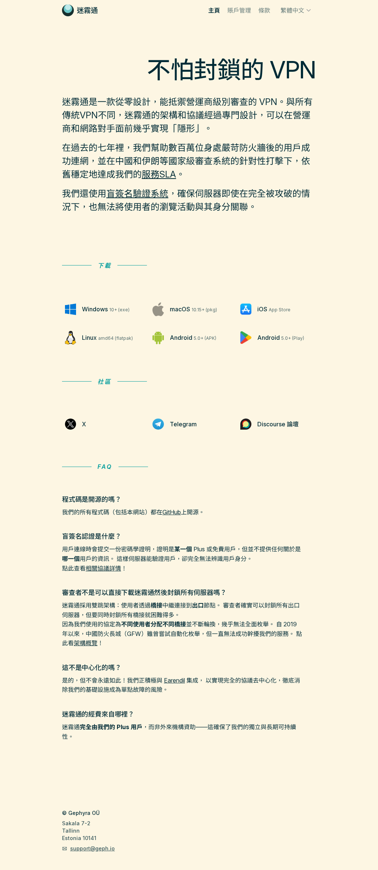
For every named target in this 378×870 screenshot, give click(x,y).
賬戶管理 (239, 10)
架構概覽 (85, 643)
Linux (107, 337)
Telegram (183, 424)
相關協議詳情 (103, 568)
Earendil (174, 680)
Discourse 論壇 (278, 424)
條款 (264, 10)
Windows (106, 309)
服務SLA (159, 174)
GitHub (171, 512)
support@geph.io (92, 848)
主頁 (214, 10)
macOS (193, 309)
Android (193, 337)
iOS (274, 309)
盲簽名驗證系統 (137, 193)
